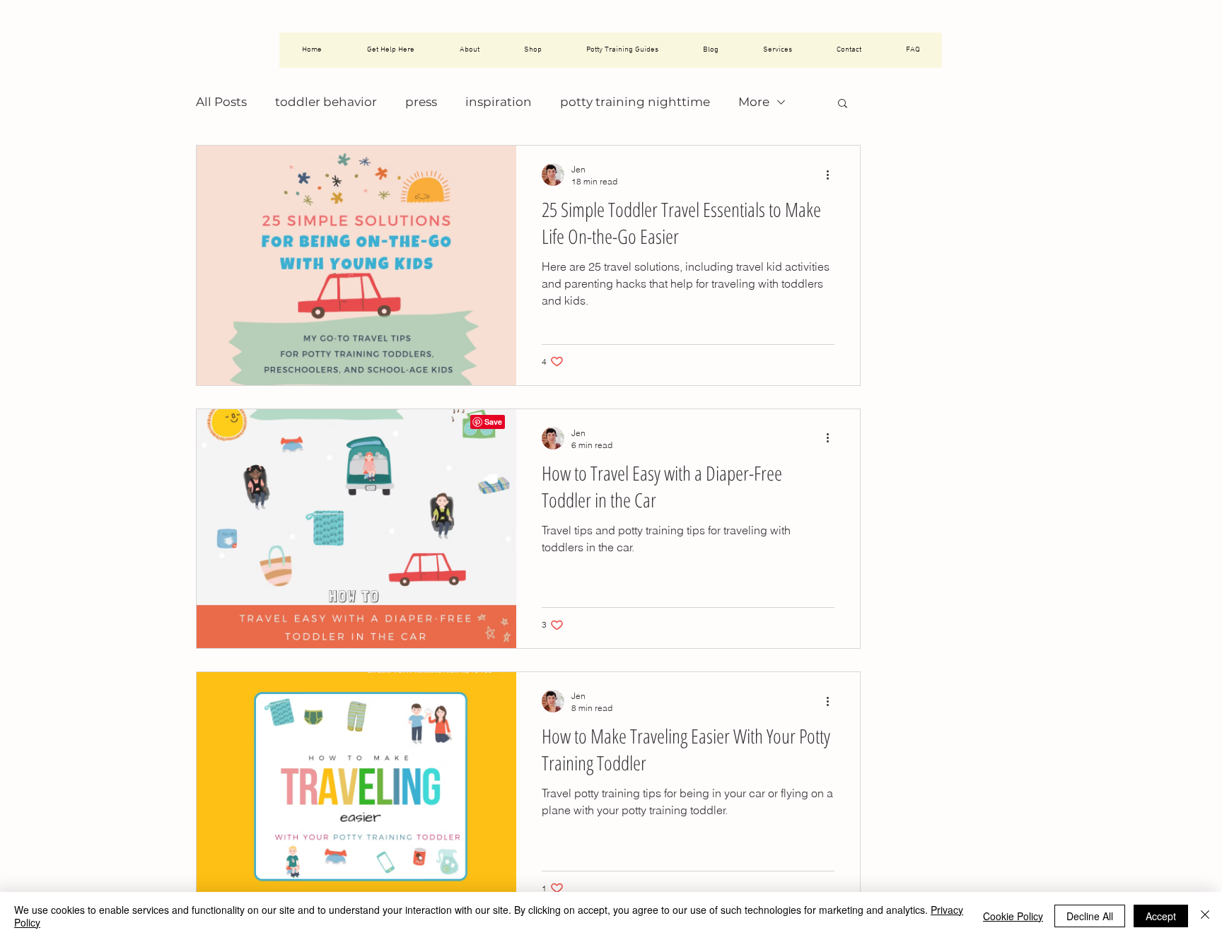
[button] (842, 104)
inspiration (498, 102)
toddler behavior (326, 102)
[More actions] (832, 174)
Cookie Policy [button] (1013, 916)
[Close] (1205, 916)
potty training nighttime (635, 102)
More (753, 102)
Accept (1161, 916)
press (421, 102)
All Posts (221, 102)
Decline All (1089, 916)
